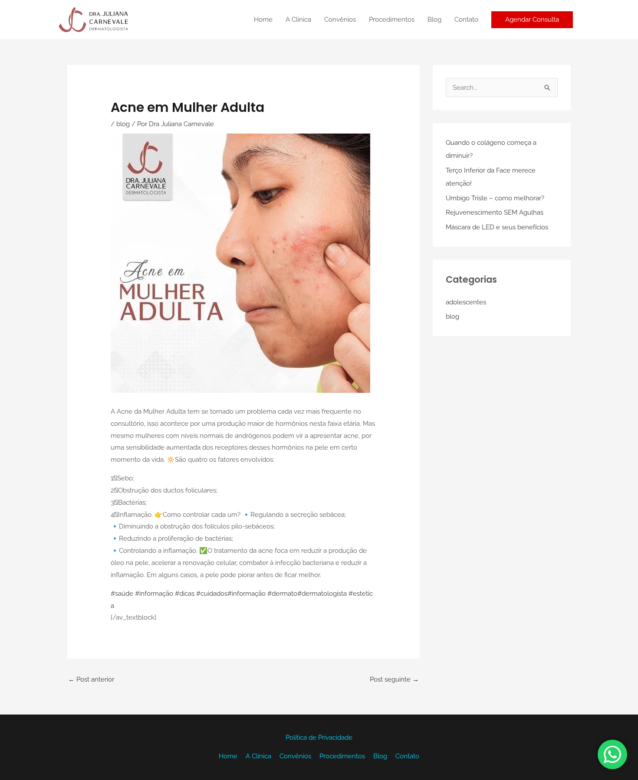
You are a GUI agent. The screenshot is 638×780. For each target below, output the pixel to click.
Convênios (340, 19)
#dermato (282, 593)
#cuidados (211, 593)
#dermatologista (322, 593)
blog (123, 124)
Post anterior (91, 679)
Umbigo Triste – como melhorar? (495, 198)
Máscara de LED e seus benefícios (497, 227)
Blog (434, 19)
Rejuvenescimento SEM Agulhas (494, 212)
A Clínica (298, 19)
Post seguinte (394, 679)
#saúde (122, 593)
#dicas (184, 593)
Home (263, 19)
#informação (154, 593)
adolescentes (466, 302)
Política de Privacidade (319, 737)
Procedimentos (391, 19)
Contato (466, 19)
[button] (532, 19)
